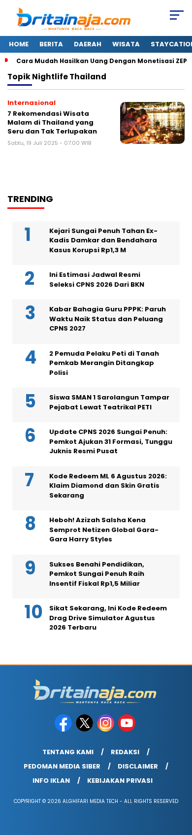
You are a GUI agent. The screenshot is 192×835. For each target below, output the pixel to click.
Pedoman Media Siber (62, 766)
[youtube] (127, 729)
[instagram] (106, 729)
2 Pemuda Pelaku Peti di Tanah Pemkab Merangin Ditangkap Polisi (104, 363)
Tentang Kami (68, 752)
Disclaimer (138, 766)
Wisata (126, 44)
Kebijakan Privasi (120, 780)
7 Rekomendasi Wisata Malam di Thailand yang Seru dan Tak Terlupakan (52, 122)
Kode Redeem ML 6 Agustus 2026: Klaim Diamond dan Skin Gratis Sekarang (108, 485)
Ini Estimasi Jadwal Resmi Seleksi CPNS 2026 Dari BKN (96, 279)
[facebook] (64, 729)
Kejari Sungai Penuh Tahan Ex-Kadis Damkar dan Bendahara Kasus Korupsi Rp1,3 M (103, 240)
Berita (51, 44)
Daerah (87, 44)
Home (19, 44)
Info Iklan (51, 780)
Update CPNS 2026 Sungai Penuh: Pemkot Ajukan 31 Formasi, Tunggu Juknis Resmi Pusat (110, 441)
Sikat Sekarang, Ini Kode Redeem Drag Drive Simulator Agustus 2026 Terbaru (108, 617)
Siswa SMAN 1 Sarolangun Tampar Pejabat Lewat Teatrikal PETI (109, 402)
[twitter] (85, 729)
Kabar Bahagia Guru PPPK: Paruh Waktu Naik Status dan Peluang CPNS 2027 (107, 318)
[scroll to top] (178, 778)
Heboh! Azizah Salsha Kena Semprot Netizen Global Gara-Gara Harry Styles (104, 529)
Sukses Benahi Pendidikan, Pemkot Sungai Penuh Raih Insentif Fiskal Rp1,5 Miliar (96, 574)
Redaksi (125, 752)
